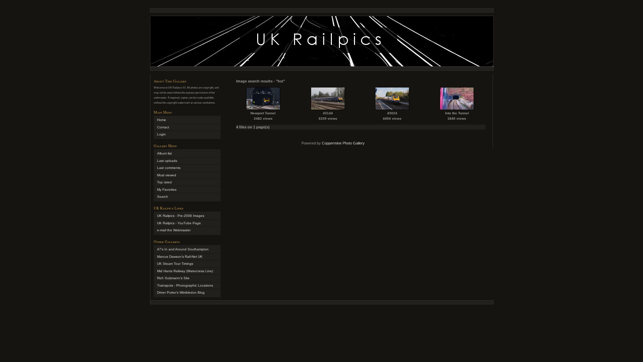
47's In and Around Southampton (183, 249)
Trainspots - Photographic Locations (185, 285)
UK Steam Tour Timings (175, 263)
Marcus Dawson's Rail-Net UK (180, 256)
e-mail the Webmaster (174, 230)
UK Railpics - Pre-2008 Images (180, 216)
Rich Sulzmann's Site (173, 278)
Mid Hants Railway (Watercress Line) (185, 271)
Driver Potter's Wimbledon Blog (181, 292)
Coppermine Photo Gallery (343, 143)
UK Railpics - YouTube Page (179, 223)
